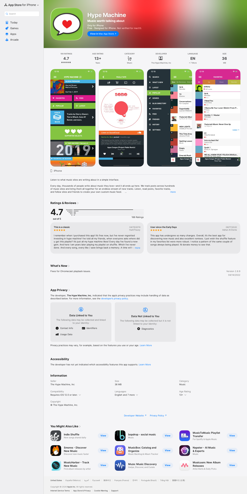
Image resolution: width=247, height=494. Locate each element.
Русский (96, 480)
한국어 (135, 480)
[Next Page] (243, 118)
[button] (21, 22)
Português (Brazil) (149, 480)
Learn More (146, 345)
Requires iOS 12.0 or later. (64, 394)
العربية (86, 480)
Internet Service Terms (60, 491)
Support (114, 491)
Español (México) (73, 480)
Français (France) (121, 480)
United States (56, 480)
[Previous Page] (47, 118)
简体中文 (107, 480)
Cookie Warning (101, 491)
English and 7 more (125, 394)
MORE (137, 247)
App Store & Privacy (82, 491)
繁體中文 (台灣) (178, 480)
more (173, 191)
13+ (181, 394)
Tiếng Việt (164, 480)
